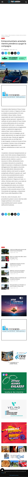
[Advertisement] (14, 18)
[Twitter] (5, 53)
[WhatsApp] (9, 53)
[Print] (15, 53)
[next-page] (4, 292)
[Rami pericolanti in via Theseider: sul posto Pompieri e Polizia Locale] (5, 287)
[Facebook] (2, 53)
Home (2, 35)
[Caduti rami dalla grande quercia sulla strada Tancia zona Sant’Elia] (5, 251)
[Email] (12, 53)
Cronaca (6, 35)
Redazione (6, 49)
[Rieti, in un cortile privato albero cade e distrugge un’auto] (5, 258)
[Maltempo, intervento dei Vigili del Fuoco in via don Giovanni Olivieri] (5, 272)
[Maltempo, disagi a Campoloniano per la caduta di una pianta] (5, 279)
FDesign (2, 472)
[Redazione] (2, 49)
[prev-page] (2, 292)
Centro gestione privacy (13, 475)
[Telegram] (18, 53)
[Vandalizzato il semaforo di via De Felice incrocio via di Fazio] (5, 265)
